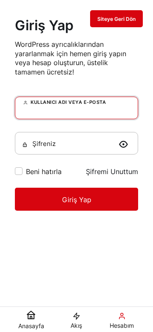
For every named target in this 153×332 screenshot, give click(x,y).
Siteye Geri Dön (116, 19)
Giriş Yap (76, 199)
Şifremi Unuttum (112, 171)
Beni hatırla (44, 171)
